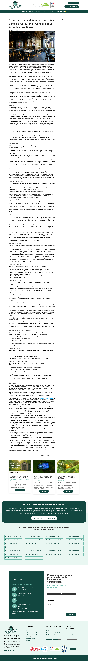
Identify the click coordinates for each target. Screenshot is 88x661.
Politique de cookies (51, 637)
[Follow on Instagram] (11, 650)
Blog (58, 11)
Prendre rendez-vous (72, 6)
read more (20, 490)
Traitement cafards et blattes (33, 634)
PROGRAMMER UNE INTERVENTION (44, 518)
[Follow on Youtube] (8, 650)
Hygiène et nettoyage (46, 11)
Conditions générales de (52, 639)
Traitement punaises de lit (32, 632)
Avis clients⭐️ (63, 11)
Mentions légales (50, 630)
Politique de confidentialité (52, 634)
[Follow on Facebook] (5, 650)
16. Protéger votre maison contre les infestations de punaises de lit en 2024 (43, 477)
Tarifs (53, 11)
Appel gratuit (73, 648)
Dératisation (38, 11)
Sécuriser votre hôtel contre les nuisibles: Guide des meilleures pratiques (67, 477)
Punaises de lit (31, 11)
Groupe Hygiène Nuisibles (46, 398)
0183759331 (74, 3)
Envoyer (71, 614)
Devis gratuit (24, 11)
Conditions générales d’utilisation (54, 632)
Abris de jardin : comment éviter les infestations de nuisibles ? (19, 476)
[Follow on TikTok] (13, 650)
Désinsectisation (63, 24)
